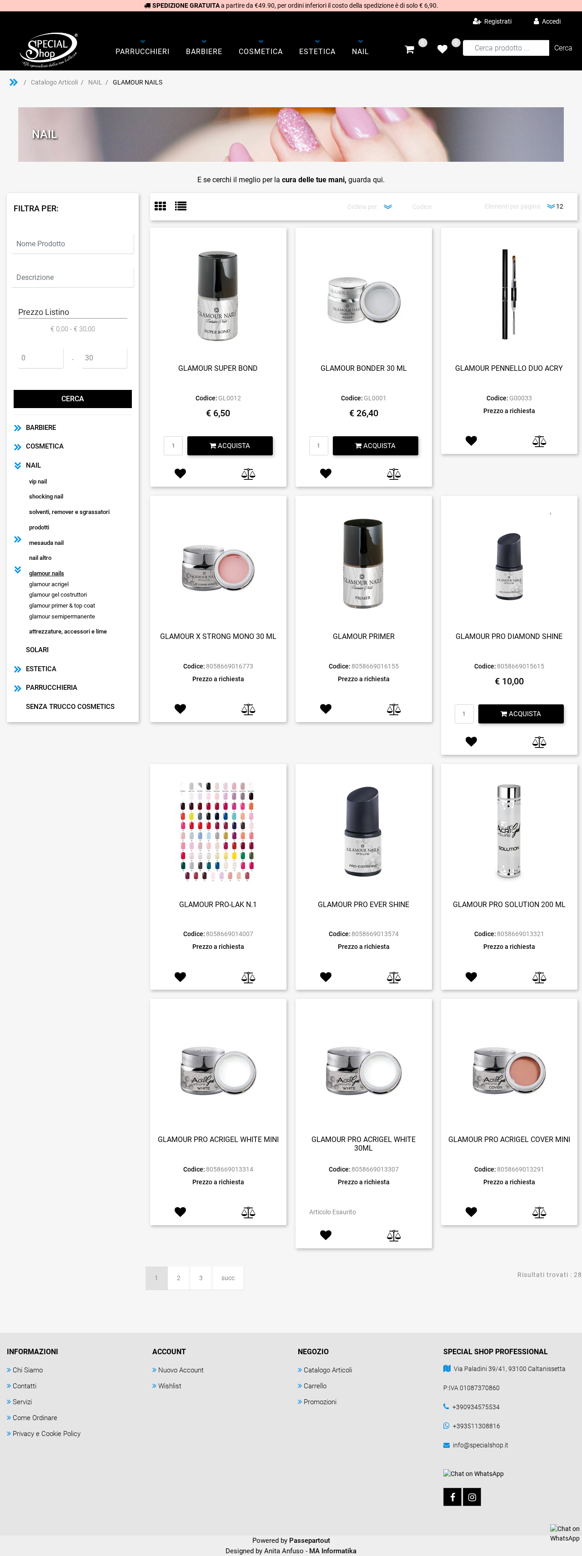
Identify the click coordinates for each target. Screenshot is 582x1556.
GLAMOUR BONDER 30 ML (364, 368)
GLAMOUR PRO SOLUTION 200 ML (509, 904)
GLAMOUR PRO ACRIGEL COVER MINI (509, 1139)
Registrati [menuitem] (497, 21)
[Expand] (18, 428)
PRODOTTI (39, 527)
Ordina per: (362, 206)
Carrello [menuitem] (315, 1386)
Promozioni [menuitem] (320, 1402)
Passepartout (309, 1540)
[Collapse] (18, 465)
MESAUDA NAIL (46, 542)
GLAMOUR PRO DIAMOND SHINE (509, 636)
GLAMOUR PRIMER (364, 636)
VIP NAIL (38, 481)
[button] (563, 48)
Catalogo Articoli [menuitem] (328, 1370)
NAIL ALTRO (40, 557)
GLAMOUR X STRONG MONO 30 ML (218, 636)
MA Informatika (332, 1551)
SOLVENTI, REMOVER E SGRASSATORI (69, 512)
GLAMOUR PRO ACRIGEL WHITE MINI (218, 1139)
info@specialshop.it (480, 1445)
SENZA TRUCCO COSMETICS (70, 707)
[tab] (165, 207)
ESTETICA (41, 669)
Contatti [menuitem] (24, 1386)
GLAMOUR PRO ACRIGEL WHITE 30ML (363, 1143)
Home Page (13, 82)
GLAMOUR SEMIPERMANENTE (62, 616)
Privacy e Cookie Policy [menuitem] (46, 1434)
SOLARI (37, 650)
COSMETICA (45, 446)
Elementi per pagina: (513, 206)
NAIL (95, 82)
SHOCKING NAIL (46, 496)
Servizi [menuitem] (22, 1402)
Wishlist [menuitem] (169, 1386)
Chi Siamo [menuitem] (28, 1370)
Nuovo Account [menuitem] (181, 1370)
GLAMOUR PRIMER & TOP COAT (62, 605)
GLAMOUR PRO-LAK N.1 (218, 904)
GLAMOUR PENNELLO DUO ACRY (509, 368)
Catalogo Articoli (54, 82)
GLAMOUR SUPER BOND (218, 368)
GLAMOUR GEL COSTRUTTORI (58, 594)
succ (228, 1278)
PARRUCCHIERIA (51, 687)
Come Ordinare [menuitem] (35, 1418)
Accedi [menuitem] (551, 21)
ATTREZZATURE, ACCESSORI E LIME (68, 631)
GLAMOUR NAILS (137, 82)
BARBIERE (41, 428)
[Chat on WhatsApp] (565, 1533)
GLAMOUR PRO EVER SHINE (363, 904)
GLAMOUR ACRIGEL (49, 584)
